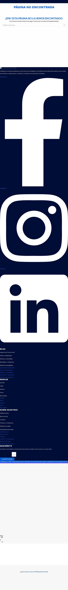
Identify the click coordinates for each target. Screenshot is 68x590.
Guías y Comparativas (6, 355)
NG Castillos (3, 395)
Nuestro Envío (4, 416)
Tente (1, 392)
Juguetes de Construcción (7, 352)
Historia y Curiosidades (6, 359)
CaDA (1, 386)
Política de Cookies (5, 426)
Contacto (2, 419)
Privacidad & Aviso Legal (6, 429)
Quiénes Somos (4, 413)
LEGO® (2, 382)
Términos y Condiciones (6, 423)
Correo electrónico (6, 454)
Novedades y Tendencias (7, 362)
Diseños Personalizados (6, 365)
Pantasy (2, 389)
